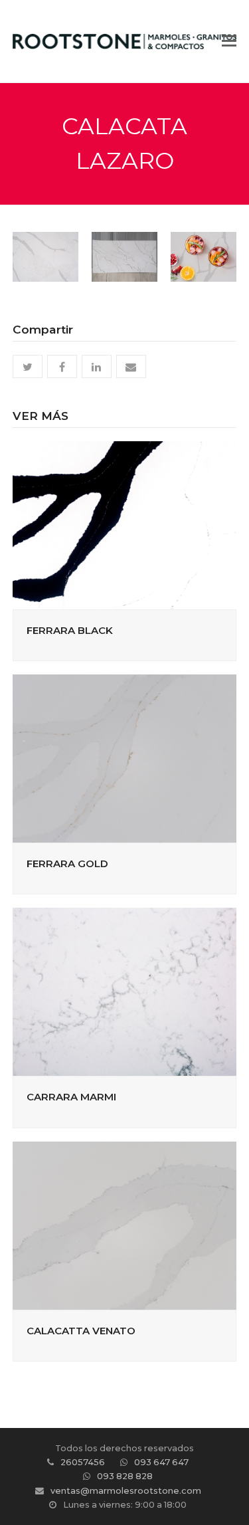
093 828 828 (125, 1476)
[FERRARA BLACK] (125, 524)
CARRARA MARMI (71, 1096)
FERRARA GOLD (67, 863)
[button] (229, 41)
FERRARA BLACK (70, 630)
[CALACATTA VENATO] (125, 1225)
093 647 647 (161, 1462)
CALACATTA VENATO (81, 1330)
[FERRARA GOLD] (125, 757)
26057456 (82, 1462)
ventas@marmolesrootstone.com (125, 1490)
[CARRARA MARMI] (125, 991)
